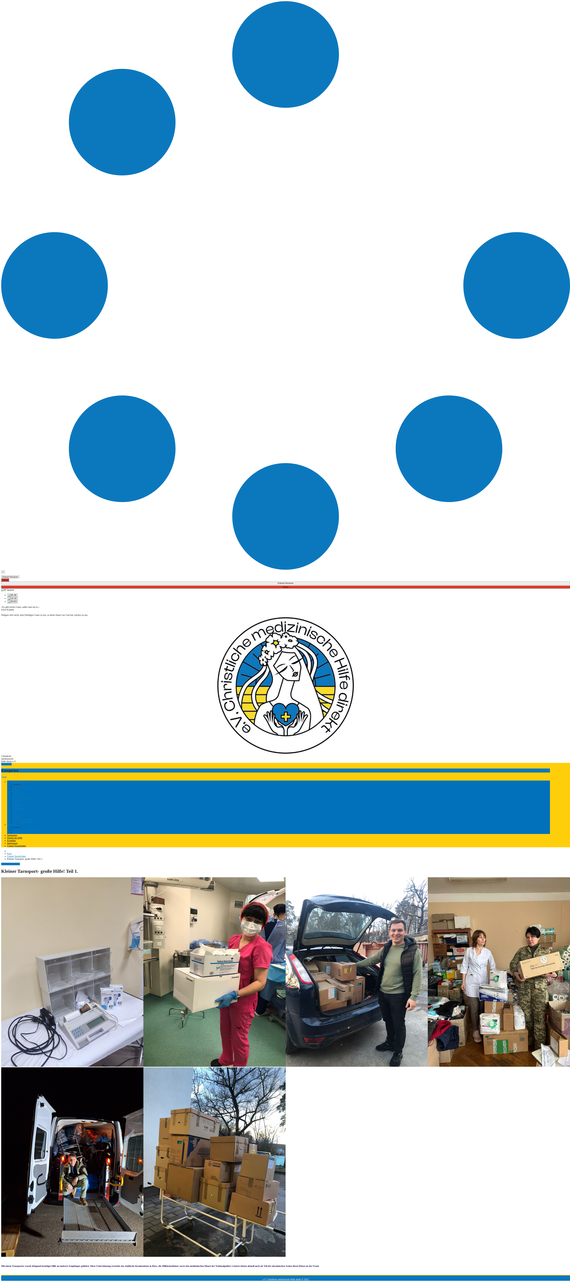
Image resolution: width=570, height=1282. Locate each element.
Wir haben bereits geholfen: (20, 782)
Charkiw (17, 803)
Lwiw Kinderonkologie (24, 798)
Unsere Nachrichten (16, 846)
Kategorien (6, 764)
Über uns (11, 824)
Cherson (17, 816)
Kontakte (11, 840)
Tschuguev (18, 800)
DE (15, 595)
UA (15, 598)
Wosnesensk (19, 808)
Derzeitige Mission (22, 819)
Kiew (15, 790)
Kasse (5, 580)
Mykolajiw (18, 792)
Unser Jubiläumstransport (25, 822)
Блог (9, 853)
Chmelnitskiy (19, 806)
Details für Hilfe (14, 838)
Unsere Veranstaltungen (24, 830)
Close (4, 776)
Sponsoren (12, 835)
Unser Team (18, 832)
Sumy (16, 814)
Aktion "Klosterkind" (23, 787)
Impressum (12, 843)
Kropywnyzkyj (20, 795)
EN (15, 602)
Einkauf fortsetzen (10, 577)
